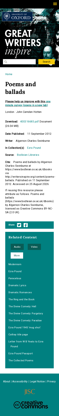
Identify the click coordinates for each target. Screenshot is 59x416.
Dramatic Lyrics (17, 285)
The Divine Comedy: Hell (22, 306)
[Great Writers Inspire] (17, 16)
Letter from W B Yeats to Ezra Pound (26, 344)
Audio (17, 246)
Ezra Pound (34, 147)
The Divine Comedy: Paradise (25, 320)
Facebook (26, 225)
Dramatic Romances (20, 292)
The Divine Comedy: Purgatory (26, 313)
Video (34, 246)
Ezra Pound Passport (21, 353)
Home (8, 74)
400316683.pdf (29, 121)
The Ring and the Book (21, 299)
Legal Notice (37, 381)
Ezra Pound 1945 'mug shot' (25, 327)
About (6, 381)
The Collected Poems (21, 360)
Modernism (15, 264)
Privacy (51, 381)
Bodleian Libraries (28, 154)
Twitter (19, 225)
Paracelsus (15, 278)
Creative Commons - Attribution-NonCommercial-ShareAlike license (31, 404)
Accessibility (20, 381)
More (17, 255)
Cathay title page (18, 334)
